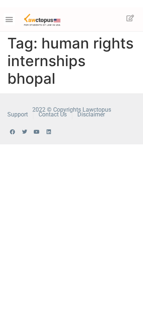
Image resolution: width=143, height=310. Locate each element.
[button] (9, 19)
